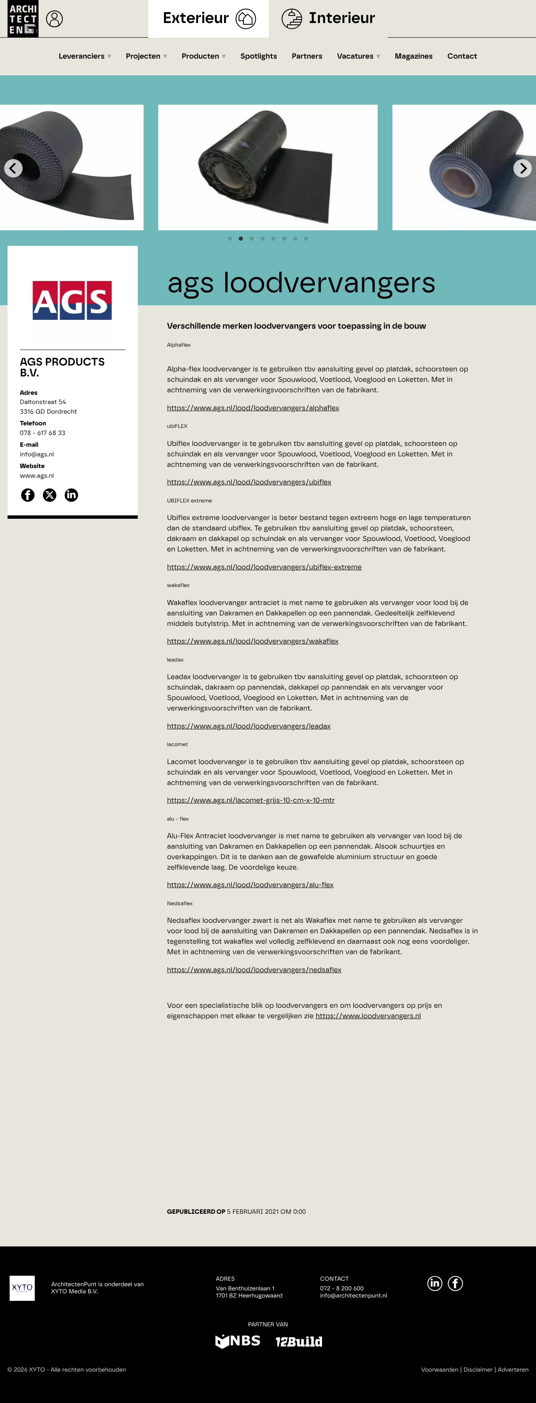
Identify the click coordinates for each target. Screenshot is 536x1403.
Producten (200, 56)
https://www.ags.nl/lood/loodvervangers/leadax (249, 726)
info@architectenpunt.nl (353, 1296)
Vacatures (355, 56)
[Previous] (13, 168)
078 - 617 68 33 (43, 433)
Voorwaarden (440, 1370)
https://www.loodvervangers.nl (368, 1016)
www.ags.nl (37, 476)
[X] (49, 501)
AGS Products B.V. (62, 368)
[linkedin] (71, 501)
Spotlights (258, 56)
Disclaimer (478, 1370)
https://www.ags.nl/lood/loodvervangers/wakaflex (253, 641)
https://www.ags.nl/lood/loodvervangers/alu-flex (250, 885)
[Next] (522, 168)
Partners (307, 56)
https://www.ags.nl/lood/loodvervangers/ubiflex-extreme (264, 567)
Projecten (143, 56)
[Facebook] (455, 1283)
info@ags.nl (37, 454)
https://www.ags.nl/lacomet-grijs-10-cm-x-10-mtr (251, 800)
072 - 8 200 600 (342, 1289)
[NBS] (237, 1343)
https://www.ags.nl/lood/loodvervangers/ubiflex (249, 482)
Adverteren (513, 1370)
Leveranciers (82, 56)
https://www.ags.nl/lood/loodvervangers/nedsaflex (254, 970)
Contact (462, 56)
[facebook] (28, 501)
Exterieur (196, 18)
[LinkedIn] (435, 1283)
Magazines (414, 56)
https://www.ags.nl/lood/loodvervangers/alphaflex (253, 408)
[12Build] (299, 1343)
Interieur (342, 18)
